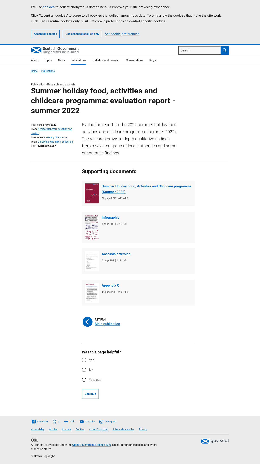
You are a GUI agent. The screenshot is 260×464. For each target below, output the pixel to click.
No (91, 370)
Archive (53, 429)
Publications (78, 60)
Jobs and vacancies (123, 429)
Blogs (152, 60)
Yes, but (95, 380)
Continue (90, 394)
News (61, 60)
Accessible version (116, 254)
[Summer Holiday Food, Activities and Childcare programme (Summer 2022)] (92, 193)
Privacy (143, 429)
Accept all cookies (45, 34)
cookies (49, 7)
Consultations (134, 60)
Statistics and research (106, 60)
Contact (66, 429)
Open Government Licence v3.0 (91, 444)
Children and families (49, 141)
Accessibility (37, 429)
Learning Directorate (55, 137)
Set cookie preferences (122, 34)
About (34, 60)
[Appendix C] (92, 293)
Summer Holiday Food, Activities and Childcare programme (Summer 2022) (146, 189)
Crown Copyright (98, 429)
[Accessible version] (92, 261)
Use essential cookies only (82, 34)
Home (34, 71)
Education (67, 141)
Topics (48, 60)
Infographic (110, 217)
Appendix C (110, 285)
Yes (91, 360)
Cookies (80, 429)
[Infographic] (92, 227)
